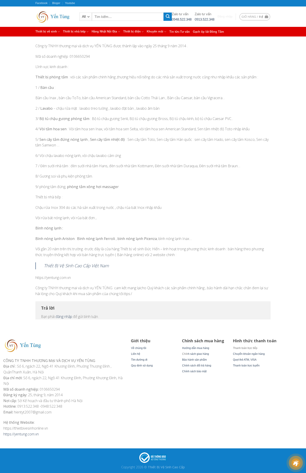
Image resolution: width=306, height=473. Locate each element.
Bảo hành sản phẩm (194, 359)
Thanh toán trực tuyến (246, 365)
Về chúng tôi (138, 348)
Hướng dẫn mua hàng (195, 348)
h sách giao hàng (198, 353)
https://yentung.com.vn (21, 434)
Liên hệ (135, 353)
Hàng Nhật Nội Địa (104, 31)
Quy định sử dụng (142, 365)
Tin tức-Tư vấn (179, 31)
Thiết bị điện (132, 31)
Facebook (41, 3)
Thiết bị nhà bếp (74, 31)
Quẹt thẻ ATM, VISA (244, 359)
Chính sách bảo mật (194, 371)
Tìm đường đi (139, 359)
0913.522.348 (204, 19)
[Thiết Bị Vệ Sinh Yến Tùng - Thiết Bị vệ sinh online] (54, 17)
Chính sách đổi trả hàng (196, 365)
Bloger (56, 3)
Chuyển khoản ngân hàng (249, 353)
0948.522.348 (182, 19)
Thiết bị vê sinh (46, 31)
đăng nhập (64, 316)
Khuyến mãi (155, 31)
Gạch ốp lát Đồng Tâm (208, 31)
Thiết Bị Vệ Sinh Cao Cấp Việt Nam (76, 266)
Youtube (70, 3)
